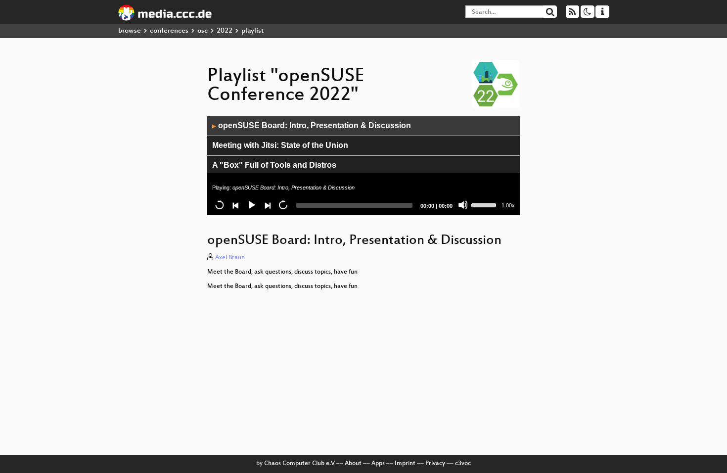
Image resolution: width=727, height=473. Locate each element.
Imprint (405, 463)
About (353, 463)
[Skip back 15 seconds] (219, 204)
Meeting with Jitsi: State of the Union (280, 145)
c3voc (463, 463)
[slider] (485, 204)
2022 (224, 31)
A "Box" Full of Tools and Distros (274, 165)
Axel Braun (230, 257)
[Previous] (235, 204)
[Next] (267, 204)
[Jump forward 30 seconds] (282, 204)
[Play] (251, 204)
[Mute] (462, 204)
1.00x (508, 205)
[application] (363, 165)
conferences (169, 31)
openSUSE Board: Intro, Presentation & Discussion (311, 125)
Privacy (435, 463)
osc (202, 31)
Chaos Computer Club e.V (299, 463)
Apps (378, 463)
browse (129, 31)
